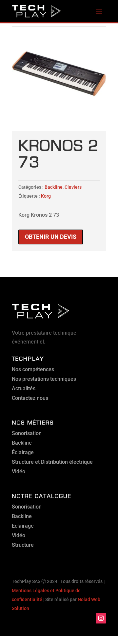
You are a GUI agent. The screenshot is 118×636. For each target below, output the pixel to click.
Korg (46, 196)
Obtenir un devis (50, 236)
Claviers (73, 187)
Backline (54, 187)
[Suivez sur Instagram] (101, 618)
